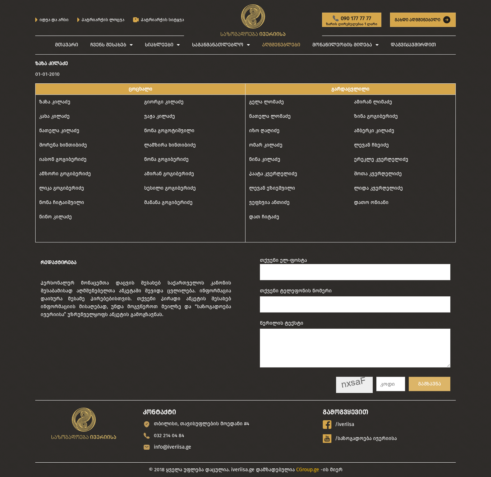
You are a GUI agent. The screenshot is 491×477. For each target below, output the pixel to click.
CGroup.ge (307, 470)
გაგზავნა (429, 384)
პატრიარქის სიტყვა (162, 19)
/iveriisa (344, 424)
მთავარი (66, 45)
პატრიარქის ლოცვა (103, 19)
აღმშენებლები (281, 45)
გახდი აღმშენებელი (417, 19)
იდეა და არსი (54, 19)
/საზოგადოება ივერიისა (366, 438)
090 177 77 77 (351, 21)
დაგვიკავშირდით (413, 45)
